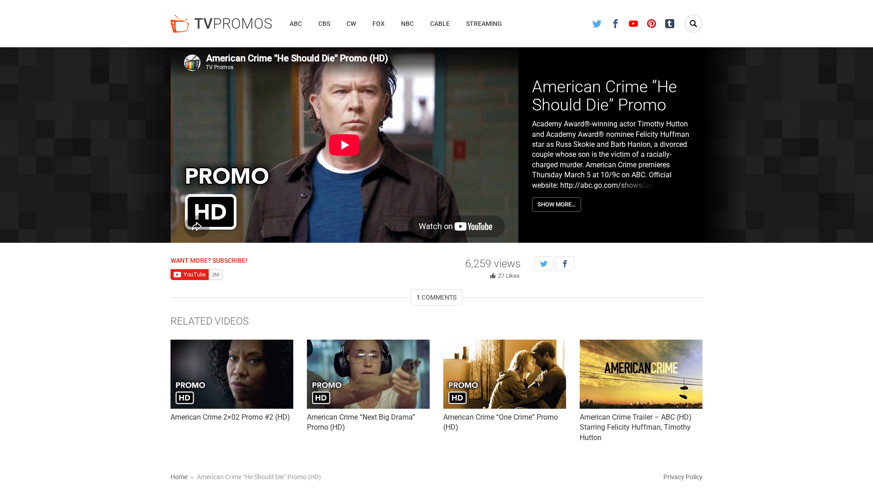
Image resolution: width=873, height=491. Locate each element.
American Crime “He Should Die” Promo (604, 96)
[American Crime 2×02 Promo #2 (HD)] (232, 374)
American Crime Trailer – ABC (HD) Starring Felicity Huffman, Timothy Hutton (636, 427)
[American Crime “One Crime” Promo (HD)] (504, 374)
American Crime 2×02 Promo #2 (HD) (230, 417)
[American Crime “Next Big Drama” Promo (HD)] (368, 374)
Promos (233, 23)
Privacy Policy (682, 477)
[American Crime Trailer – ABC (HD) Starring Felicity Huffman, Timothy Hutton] (641, 374)
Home (179, 477)
